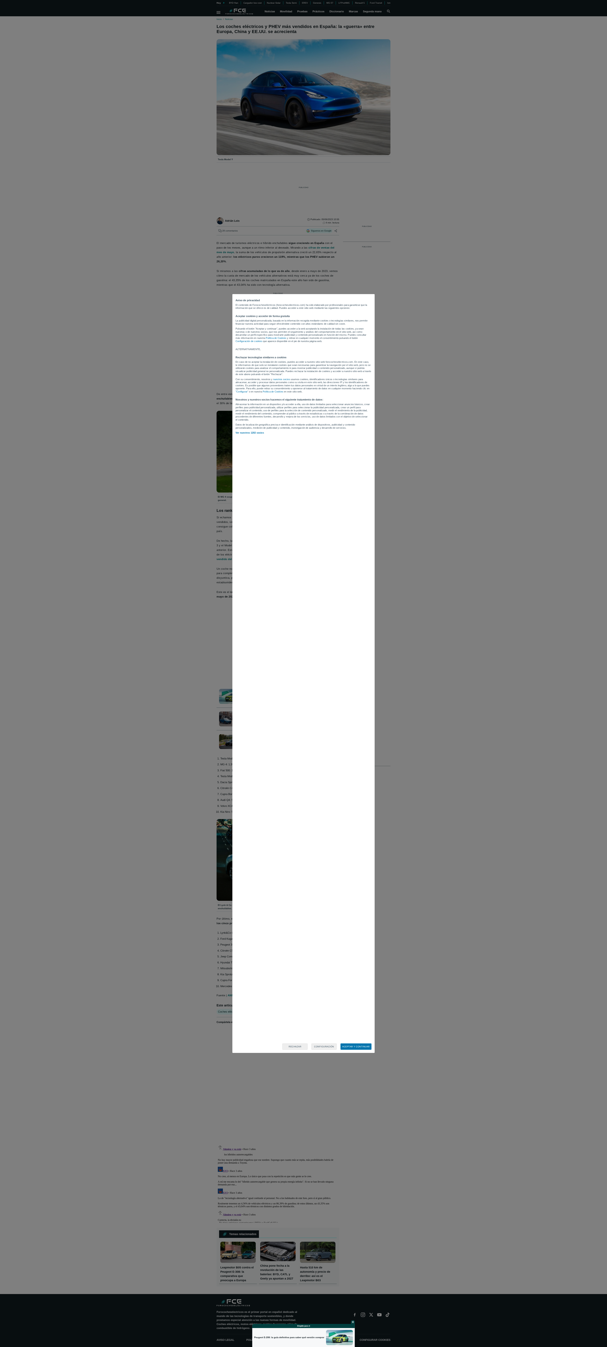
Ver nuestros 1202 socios (250, 432)
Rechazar (295, 1046)
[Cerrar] (353, 1322)
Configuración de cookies (249, 341)
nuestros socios (281, 379)
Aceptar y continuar (356, 1046)
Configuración (324, 1046)
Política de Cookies (276, 338)
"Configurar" (242, 391)
